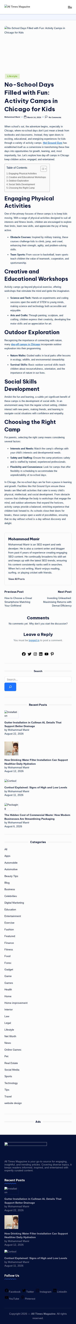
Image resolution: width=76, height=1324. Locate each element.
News (7, 1043)
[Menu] (70, 7)
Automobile (11, 862)
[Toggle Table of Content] (42, 169)
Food (7, 956)
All (5, 849)
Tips (6, 1089)
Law (6, 1016)
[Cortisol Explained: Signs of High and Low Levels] (10, 781)
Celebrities (10, 896)
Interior (8, 1009)
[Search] (10, 687)
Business (9, 889)
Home (7, 996)
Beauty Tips (11, 876)
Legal (7, 1023)
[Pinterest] (52, 655)
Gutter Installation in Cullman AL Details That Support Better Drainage (32, 724)
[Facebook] (24, 655)
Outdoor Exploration (19, 181)
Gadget (8, 969)
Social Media (11, 1069)
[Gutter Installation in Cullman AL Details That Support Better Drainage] (11, 714)
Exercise (9, 922)
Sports (8, 1076)
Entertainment (12, 916)
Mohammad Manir (24, 539)
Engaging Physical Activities (23, 173)
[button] (16, 578)
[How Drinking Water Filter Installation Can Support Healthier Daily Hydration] (11, 748)
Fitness (8, 949)
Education (10, 909)
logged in (34, 640)
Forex (7, 963)
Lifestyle (12, 76)
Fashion (9, 929)
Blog (7, 882)
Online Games (12, 1049)
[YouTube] (46, 655)
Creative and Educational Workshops (27, 177)
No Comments (55, 117)
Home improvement (15, 1003)
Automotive (11, 869)
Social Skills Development (22, 184)
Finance (9, 943)
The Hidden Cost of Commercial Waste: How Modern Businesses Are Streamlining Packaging (37, 817)
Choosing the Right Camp (22, 188)
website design (13, 1103)
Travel (8, 1096)
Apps (7, 856)
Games (8, 983)
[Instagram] (35, 655)
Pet (6, 1056)
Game (8, 976)
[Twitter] (29, 655)
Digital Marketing (14, 902)
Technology (11, 1083)
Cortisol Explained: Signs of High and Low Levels (35, 787)
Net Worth (10, 1036)
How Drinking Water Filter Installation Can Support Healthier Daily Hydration (36, 762)
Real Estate (11, 1063)
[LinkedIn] (41, 655)
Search (38, 671)
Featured (9, 936)
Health (8, 989)
